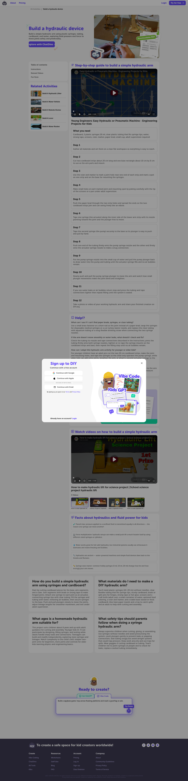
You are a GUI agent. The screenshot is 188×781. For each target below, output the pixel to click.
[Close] (142, 363)
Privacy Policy (76, 392)
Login (74, 418)
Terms (67, 392)
